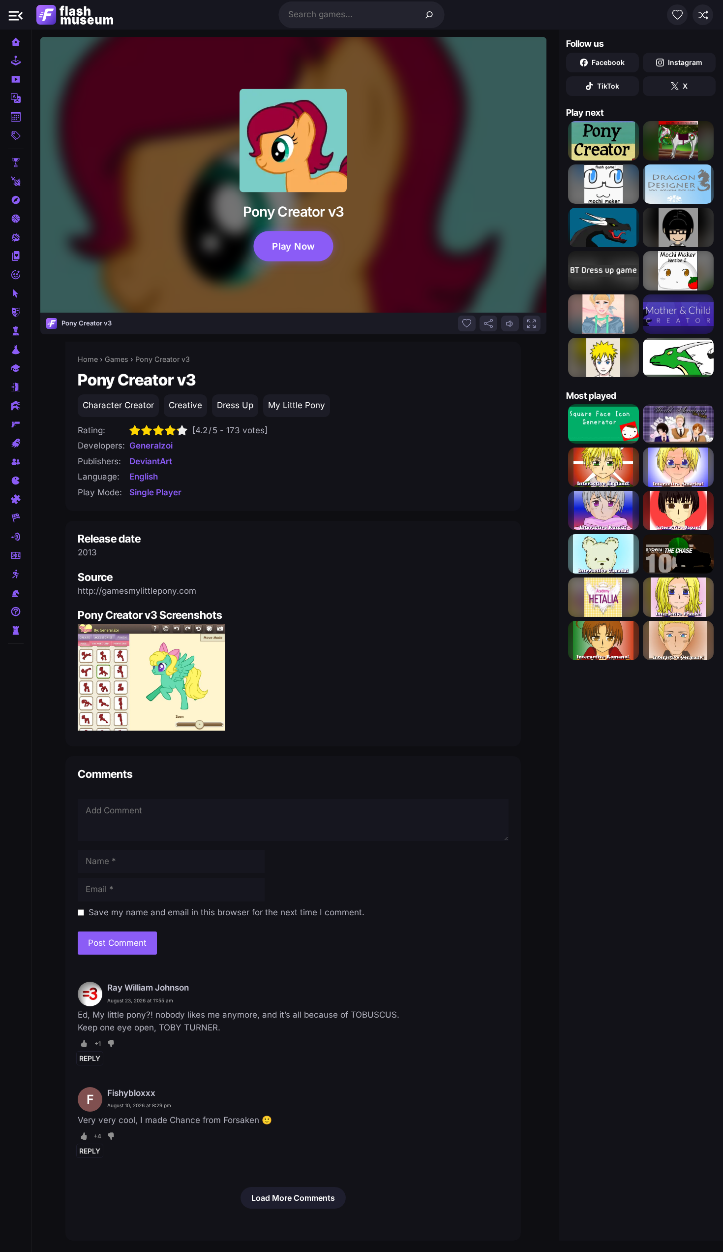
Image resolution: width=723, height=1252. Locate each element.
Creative (185, 405)
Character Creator (118, 405)
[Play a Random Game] (703, 14)
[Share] (488, 323)
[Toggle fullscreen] (532, 323)
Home (88, 359)
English (143, 477)
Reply (89, 1058)
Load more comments (293, 1198)
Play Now (293, 246)
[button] (15, 14)
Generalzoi (151, 445)
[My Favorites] (677, 14)
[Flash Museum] (74, 15)
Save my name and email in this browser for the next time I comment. (226, 912)
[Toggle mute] (510, 323)
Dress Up (235, 405)
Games (116, 359)
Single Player (155, 492)
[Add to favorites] (467, 323)
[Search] (429, 14)
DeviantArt (150, 461)
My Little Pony (296, 405)
